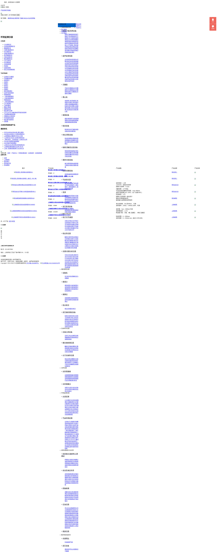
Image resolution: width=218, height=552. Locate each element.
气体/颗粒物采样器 (9, 114)
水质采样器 (7, 64)
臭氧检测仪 (75, 428)
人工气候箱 (69, 45)
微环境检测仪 (8, 91)
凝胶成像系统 (70, 360)
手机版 (8, 10)
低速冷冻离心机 (69, 102)
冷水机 (75, 479)
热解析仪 (74, 140)
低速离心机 (68, 100)
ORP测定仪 (68, 239)
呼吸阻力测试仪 (69, 459)
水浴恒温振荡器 (72, 120)
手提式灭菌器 (69, 88)
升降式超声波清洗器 (71, 75)
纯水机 (67, 138)
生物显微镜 (68, 375)
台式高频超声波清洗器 (71, 68)
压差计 (76, 423)
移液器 (67, 210)
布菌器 (71, 351)
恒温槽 (75, 48)
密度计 (69, 317)
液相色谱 (71, 264)
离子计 (74, 239)
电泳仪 (67, 359)
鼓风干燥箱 (68, 34)
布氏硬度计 (68, 287)
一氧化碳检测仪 (69, 430)
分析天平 (67, 221)
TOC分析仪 (68, 411)
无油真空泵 (75, 197)
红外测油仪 (75, 409)
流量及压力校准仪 (9, 116)
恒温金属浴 (70, 52)
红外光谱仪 (73, 262)
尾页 (13, 221)
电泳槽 (71, 359)
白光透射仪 (75, 549)
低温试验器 (69, 515)
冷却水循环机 (71, 131)
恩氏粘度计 (73, 510)
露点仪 (69, 325)
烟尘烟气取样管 (72, 446)
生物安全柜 (75, 335)
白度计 (71, 387)
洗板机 (71, 346)
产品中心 (78, 27)
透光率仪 (74, 325)
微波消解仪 (69, 154)
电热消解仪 (69, 152)
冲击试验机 (72, 276)
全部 (5, 158)
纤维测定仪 (75, 475)
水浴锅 (71, 50)
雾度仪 (75, 389)
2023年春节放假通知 (10, 143)
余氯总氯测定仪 (9, 53)
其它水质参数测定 (9, 69)
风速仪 (69, 428)
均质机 (71, 165)
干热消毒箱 (70, 36)
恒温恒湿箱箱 (71, 41)
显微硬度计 (68, 289)
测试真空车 (68, 549)
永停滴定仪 (73, 244)
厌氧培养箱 (72, 47)
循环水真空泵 (69, 195)
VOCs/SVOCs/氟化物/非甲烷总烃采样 (15, 112)
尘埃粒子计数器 (69, 421)
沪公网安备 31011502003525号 (51, 263)
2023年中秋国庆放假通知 (11, 141)
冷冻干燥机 (72, 129)
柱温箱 (67, 542)
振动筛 (69, 321)
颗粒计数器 (7, 107)
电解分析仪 (70, 247)
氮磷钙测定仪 (69, 477)
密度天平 (70, 222)
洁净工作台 (68, 335)
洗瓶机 (69, 212)
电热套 (67, 151)
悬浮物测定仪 (8, 55)
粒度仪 (71, 316)
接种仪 (72, 348)
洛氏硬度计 (75, 285)
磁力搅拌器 (15, 18)
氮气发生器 (75, 183)
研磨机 (75, 174)
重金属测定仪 (8, 59)
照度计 (71, 425)
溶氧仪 (76, 237)
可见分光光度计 (69, 255)
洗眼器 (74, 212)
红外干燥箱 (70, 38)
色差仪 (69, 391)
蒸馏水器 (71, 138)
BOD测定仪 (71, 405)
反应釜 (69, 156)
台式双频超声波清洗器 (71, 70)
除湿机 (71, 210)
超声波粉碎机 (73, 337)
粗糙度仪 (74, 323)
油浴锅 (75, 50)
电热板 (71, 151)
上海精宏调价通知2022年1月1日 (13, 146)
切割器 (6, 121)
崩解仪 (67, 492)
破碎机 (71, 174)
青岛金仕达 (7, 163)
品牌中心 (78, 26)
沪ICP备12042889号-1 (32, 263)
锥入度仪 (74, 317)
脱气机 (71, 542)
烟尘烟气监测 (8, 110)
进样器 (68, 267)
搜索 (18, 15)
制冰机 (67, 129)
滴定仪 (71, 479)
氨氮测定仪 (72, 402)
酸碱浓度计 (73, 242)
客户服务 (64, 29)
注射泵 (68, 201)
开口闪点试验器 (69, 508)
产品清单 (3, 10)
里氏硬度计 (75, 287)
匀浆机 (67, 165)
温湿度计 (71, 423)
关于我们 (64, 33)
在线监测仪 (72, 412)
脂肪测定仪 (68, 475)
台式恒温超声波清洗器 (71, 74)
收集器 (69, 339)
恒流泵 (71, 199)
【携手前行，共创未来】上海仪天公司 (15, 139)
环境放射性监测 (9, 118)
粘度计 (67, 316)
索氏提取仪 (70, 142)
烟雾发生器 (69, 437)
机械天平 (74, 228)
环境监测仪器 (23, 153)
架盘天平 (71, 229)
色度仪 (74, 411)
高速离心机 (75, 100)
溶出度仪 (71, 492)
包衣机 (71, 497)
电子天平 (73, 221)
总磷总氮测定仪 (9, 50)
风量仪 (71, 427)
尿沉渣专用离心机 (71, 106)
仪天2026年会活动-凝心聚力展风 (14, 132)
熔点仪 (67, 308)
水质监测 (31, 153)
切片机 (75, 154)
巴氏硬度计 (68, 290)
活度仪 (71, 326)
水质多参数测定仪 (9, 46)
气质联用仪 (69, 265)
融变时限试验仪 (69, 495)
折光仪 (75, 387)
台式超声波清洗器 (70, 59)
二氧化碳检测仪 (9, 101)
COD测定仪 (68, 400)
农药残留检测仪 (69, 474)
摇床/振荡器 (68, 118)
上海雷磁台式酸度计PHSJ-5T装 (13, 136)
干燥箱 (21, 18)
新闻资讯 (64, 31)
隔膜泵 (69, 197)
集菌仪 (68, 348)
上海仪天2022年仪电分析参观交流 (14, 145)
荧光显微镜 (75, 377)
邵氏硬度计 (75, 289)
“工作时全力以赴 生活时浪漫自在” (14, 137)
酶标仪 (67, 346)
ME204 (26, 18)
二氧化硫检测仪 (9, 98)
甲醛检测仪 (73, 432)
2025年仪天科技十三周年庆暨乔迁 (14, 134)
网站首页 (78, 24)
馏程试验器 (69, 513)
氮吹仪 (69, 140)
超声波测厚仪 (69, 299)
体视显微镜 (75, 378)
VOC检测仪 (7, 103)
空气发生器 (68, 185)
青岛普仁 (7, 161)
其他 (68, 527)
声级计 (67, 425)
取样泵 (72, 201)
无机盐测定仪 (73, 407)
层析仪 (68, 366)
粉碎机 (67, 174)
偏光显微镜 (75, 375)
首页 (8, 153)
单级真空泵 (72, 203)
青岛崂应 (7, 165)
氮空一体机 (75, 185)
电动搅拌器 (75, 163)
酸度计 (67, 237)
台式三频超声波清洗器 (71, 72)
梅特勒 (10, 18)
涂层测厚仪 (68, 298)
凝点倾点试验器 (71, 517)
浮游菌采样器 (8, 78)
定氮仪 (76, 474)
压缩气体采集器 (9, 92)
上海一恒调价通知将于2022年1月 (14, 148)
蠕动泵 (67, 199)
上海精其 (7, 159)
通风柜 (75, 210)
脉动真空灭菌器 (71, 91)
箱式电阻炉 (69, 48)
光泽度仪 (70, 389)
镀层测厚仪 (75, 298)
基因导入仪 (70, 362)
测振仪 (69, 323)
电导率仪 (71, 237)
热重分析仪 (72, 308)
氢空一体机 (68, 186)
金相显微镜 (68, 378)
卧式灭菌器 (69, 90)
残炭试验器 (69, 520)
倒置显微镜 (68, 377)
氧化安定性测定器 (71, 524)
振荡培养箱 (73, 122)
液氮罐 (67, 337)
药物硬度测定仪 (73, 493)
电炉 (74, 151)
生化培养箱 (31, 18)
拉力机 (67, 276)
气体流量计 (69, 436)
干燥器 (67, 551)
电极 (75, 247)
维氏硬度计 (68, 285)
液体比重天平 (71, 226)
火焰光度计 (69, 258)
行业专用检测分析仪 (71, 380)
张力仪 (75, 316)
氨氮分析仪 (73, 240)
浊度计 (67, 387)
